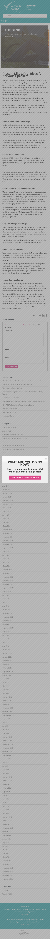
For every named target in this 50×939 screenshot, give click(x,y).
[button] (46, 458)
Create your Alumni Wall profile (25, 477)
